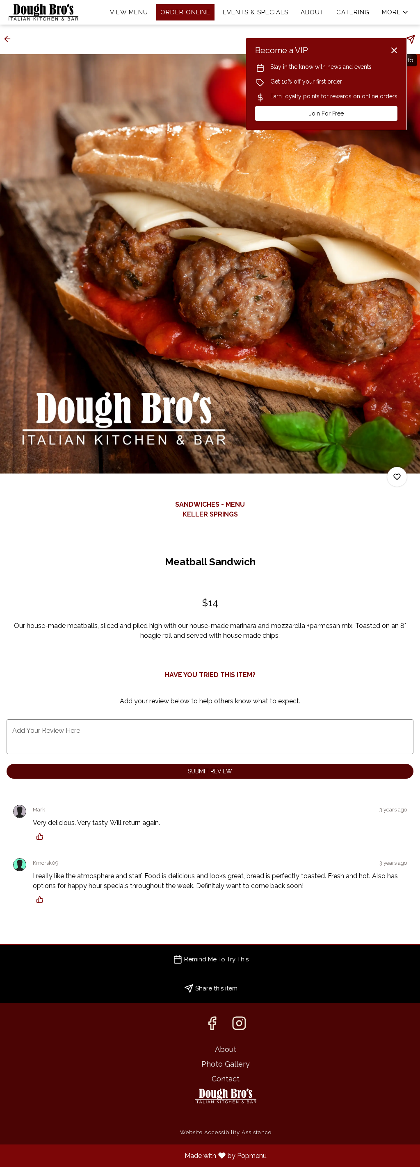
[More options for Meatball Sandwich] (397, 477)
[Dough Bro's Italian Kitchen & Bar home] (43, 12)
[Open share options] (410, 39)
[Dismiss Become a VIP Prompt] (394, 50)
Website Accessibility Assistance (226, 1132)
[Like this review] (42, 836)
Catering (353, 12)
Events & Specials (255, 12)
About (312, 12)
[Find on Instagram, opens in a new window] (239, 1025)
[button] (395, 12)
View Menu (129, 12)
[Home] (225, 1095)
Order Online (185, 12)
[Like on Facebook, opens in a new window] (212, 1025)
